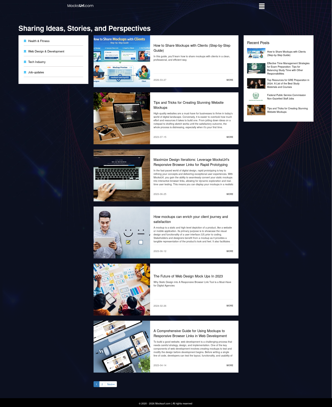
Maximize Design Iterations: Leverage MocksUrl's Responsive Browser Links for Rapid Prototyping (191, 162)
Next (109, 384)
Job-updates (36, 72)
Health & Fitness (39, 41)
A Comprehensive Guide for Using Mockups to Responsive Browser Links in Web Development (190, 333)
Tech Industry (37, 62)
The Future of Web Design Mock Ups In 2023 (188, 275)
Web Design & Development (46, 51)
